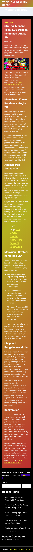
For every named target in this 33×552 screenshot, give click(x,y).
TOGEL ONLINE (8, 22)
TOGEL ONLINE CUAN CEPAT (20, 549)
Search (4, 482)
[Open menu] (29, 3)
